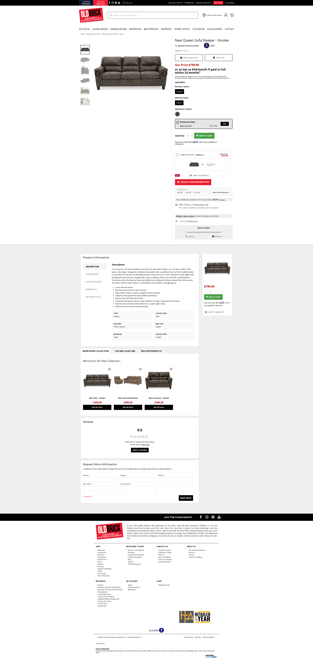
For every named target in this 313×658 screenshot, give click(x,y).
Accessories (214, 29)
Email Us (218, 236)
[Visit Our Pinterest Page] (213, 517)
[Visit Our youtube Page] (118, 2)
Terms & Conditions (195, 557)
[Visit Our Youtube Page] (219, 517)
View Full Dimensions (220, 192)
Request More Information (195, 182)
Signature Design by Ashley (188, 45)
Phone (161, 475)
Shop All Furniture (104, 576)
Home (82, 34)
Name (86, 475)
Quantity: (179, 136)
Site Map (198, 637)
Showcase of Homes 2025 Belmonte (110, 590)
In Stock (218, 3)
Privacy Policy (188, 637)
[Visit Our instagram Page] (112, 2)
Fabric (179, 102)
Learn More (180, 82)
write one (145, 444)
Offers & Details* (208, 637)
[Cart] (232, 15)
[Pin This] (177, 176)
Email (123, 475)
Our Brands (100, 643)
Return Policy (93, 297)
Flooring (229, 3)
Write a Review (140, 450)
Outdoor (198, 29)
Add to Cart (205, 135)
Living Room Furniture (93, 34)
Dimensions (92, 274)
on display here (192, 221)
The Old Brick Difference (197, 550)
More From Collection (96, 351)
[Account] (226, 15)
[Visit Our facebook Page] (109, 2)
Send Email (186, 498)
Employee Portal (164, 585)
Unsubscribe (102, 606)
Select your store (185, 216)
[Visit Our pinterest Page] (115, 2)
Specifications (93, 281)
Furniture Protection (135, 557)
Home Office (182, 29)
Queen (179, 91)
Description (92, 266)
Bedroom (135, 29)
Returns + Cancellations (136, 550)
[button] (212, 15)
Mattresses (151, 29)
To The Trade (102, 604)
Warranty (91, 289)
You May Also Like (125, 351)
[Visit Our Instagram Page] (207, 517)
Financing (189, 3)
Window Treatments (105, 569)
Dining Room (118, 29)
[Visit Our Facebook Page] (201, 517)
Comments (125, 484)
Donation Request (164, 562)
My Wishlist (131, 590)
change (222, 199)
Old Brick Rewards (134, 564)
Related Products (151, 351)
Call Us (191, 236)
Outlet (229, 29)
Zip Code (87, 484)
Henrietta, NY (201, 204)
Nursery (166, 29)
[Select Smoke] (177, 114)
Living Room (100, 29)
